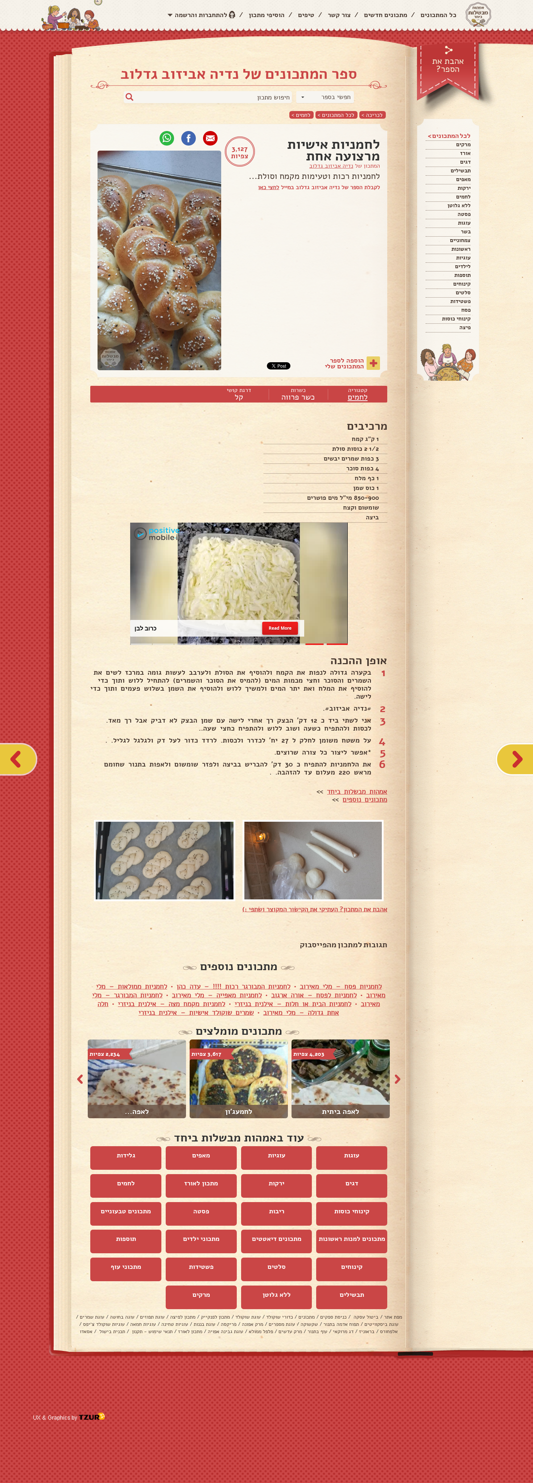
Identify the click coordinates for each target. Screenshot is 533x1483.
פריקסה (228, 1324)
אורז (465, 153)
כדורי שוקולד (279, 1317)
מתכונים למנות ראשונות (352, 1238)
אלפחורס (389, 1331)
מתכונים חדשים (385, 15)
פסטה (464, 214)
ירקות (464, 188)
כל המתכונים (438, 15)
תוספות (462, 275)
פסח (466, 310)
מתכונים (306, 1317)
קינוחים (462, 283)
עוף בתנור (317, 1331)
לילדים (463, 266)
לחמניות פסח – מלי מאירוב (341, 986)
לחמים (463, 196)
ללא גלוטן (459, 205)
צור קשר (339, 15)
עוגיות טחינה (174, 1324)
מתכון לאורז (201, 1183)
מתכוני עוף (126, 1266)
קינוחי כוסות (456, 318)
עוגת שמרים (92, 1317)
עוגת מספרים (282, 1324)
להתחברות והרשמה (201, 15)
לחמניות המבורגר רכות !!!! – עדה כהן (233, 986)
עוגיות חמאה (143, 1324)
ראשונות (461, 249)
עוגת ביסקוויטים (381, 1324)
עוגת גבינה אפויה (225, 1331)
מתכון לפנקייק (215, 1317)
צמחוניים (460, 240)
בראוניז (367, 1331)
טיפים (306, 15)
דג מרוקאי (343, 1331)
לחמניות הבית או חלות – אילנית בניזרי (293, 1004)
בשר (466, 231)
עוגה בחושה (122, 1317)
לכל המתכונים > (336, 115)
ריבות (276, 1211)
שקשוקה (309, 1324)
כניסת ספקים (333, 1317)
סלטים (463, 292)
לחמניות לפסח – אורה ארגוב (314, 995)
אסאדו (86, 1331)
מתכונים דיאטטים (276, 1238)
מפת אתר (393, 1317)
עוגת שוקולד (248, 1317)
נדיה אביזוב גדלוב (331, 166)
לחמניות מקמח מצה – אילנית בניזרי (171, 1004)
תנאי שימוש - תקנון (152, 1331)
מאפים (463, 179)
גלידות (126, 1155)
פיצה (465, 327)
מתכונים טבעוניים (126, 1211)
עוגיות (463, 257)
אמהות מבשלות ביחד (357, 791)
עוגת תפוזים (152, 1317)
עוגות (464, 222)
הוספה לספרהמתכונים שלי (344, 363)
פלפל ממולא (261, 1331)
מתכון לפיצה (182, 1317)
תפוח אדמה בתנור (341, 1324)
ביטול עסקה (365, 1317)
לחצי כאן (268, 187)
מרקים (463, 144)
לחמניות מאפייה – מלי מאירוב (217, 995)
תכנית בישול (111, 1331)
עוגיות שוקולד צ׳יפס (104, 1324)
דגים (465, 162)
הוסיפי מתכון (267, 15)
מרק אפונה (252, 1324)
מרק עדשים (290, 1331)
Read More (280, 628)
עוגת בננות (204, 1324)
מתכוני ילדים (201, 1238)
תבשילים (461, 170)
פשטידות (460, 301)
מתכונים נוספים (365, 799)
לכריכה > (372, 115)
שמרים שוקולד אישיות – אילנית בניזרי (196, 1012)
